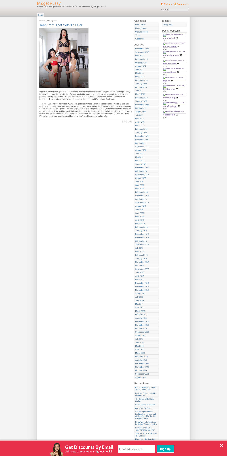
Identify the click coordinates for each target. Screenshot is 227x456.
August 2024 (140, 66)
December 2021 (142, 136)
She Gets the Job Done (145, 405)
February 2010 (141, 356)
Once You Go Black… (144, 408)
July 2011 (139, 297)
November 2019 (142, 196)
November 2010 (142, 325)
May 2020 (139, 189)
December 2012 (142, 287)
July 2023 (139, 91)
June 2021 (139, 154)
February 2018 (141, 255)
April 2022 (139, 122)
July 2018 (139, 248)
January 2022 (141, 133)
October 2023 (141, 87)
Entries (168, 4)
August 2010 (140, 335)
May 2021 (139, 157)
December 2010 (142, 322)
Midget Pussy (49, 3)
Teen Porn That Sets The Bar (60, 25)
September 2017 (142, 269)
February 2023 (141, 98)
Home (40, 15)
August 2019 (140, 206)
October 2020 (141, 171)
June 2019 (139, 213)
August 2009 (140, 377)
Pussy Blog (167, 25)
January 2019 (141, 231)
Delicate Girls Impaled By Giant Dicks (145, 394)
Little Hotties (140, 25)
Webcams (139, 39)
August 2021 (140, 150)
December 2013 (142, 283)
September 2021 (142, 147)
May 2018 (139, 252)
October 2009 (141, 370)
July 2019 (139, 210)
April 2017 (139, 276)
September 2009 (142, 374)
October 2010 (141, 329)
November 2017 (142, 262)
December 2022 (142, 105)
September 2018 (142, 244)
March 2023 (140, 94)
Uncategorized (141, 32)
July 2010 (139, 339)
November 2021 (142, 140)
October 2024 (141, 63)
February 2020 (141, 192)
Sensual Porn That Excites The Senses (146, 434)
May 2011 (139, 304)
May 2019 (139, 217)
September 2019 (142, 203)
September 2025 (142, 52)
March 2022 (140, 126)
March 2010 (140, 353)
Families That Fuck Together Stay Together (145, 429)
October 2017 (141, 266)
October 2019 (141, 199)
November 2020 (142, 168)
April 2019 (139, 220)
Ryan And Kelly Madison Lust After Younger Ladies (146, 423)
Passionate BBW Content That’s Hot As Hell (145, 388)
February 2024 (141, 80)
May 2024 (139, 73)
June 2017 (139, 272)
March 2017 (140, 279)
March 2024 (140, 77)
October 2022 (141, 108)
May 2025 (139, 56)
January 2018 (141, 259)
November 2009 (142, 367)
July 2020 (139, 182)
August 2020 (140, 178)
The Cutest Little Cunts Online (144, 400)
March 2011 (140, 311)
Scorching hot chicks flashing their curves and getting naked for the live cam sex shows (145, 415)
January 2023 (141, 101)
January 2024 (141, 84)
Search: (164, 9)
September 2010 (142, 332)
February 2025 (141, 59)
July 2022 (139, 115)
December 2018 (142, 234)
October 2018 (141, 241)
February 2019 (141, 227)
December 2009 (142, 364)
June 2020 (139, 185)
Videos (138, 35)
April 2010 (139, 349)
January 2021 (141, 164)
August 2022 (140, 112)
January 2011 (141, 318)
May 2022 (139, 119)
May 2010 (139, 346)
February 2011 (141, 314)
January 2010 (141, 360)
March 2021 (140, 161)
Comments (182, 4)
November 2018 (142, 238)
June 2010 (139, 342)
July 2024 (139, 70)
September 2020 (142, 175)
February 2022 (141, 129)
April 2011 (139, 307)
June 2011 (139, 301)
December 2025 (142, 49)
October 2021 (141, 143)
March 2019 (140, 224)
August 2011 (140, 294)
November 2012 (142, 290)
